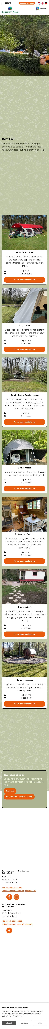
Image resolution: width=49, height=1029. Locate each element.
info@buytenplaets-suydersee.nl (19, 891)
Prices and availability (19, 797)
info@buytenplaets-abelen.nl (17, 924)
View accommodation (24, 280)
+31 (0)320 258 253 (12, 888)
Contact (10, 791)
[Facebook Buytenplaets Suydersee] (9, 896)
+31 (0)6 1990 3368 (12, 921)
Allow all (9, 1023)
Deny (40, 1023)
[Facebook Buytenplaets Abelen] (9, 930)
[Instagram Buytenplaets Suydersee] (16, 896)
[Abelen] (24, 10)
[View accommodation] (24, 232)
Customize (24, 1023)
